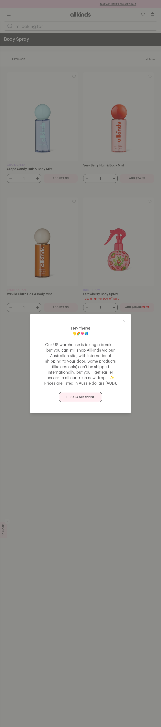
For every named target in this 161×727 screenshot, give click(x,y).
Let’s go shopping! (80, 397)
